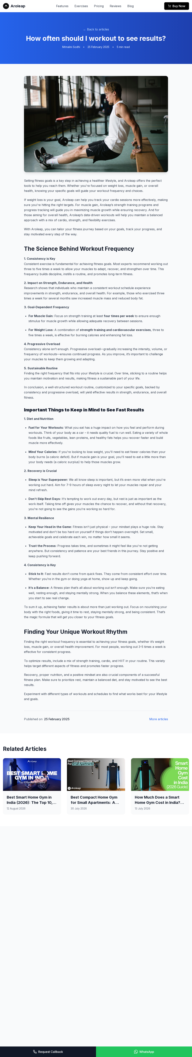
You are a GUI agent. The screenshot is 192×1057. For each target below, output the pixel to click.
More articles (158, 719)
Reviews (115, 6)
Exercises (81, 6)
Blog (130, 6)
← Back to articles (96, 29)
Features (62, 6)
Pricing (99, 6)
